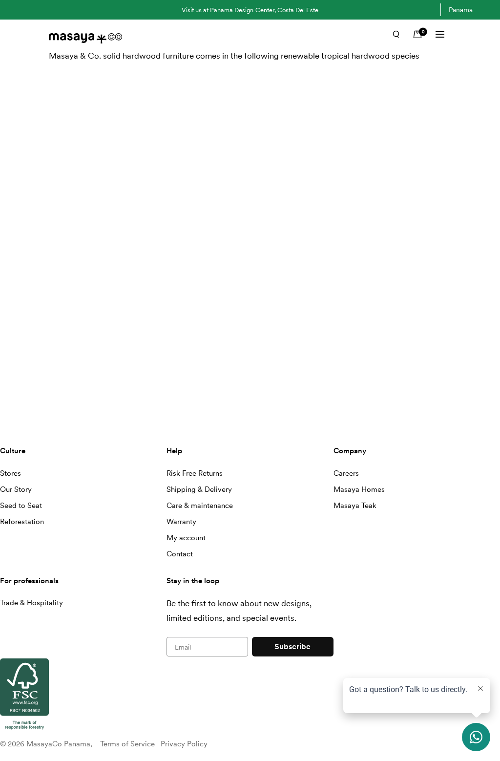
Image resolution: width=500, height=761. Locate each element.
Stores (10, 473)
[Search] (396, 34)
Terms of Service (127, 744)
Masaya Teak (354, 505)
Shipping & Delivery (199, 489)
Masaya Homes (359, 489)
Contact (180, 554)
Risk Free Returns (195, 473)
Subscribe (292, 646)
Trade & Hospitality (31, 602)
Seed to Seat (21, 505)
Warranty (181, 521)
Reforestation (22, 521)
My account (186, 537)
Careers (346, 473)
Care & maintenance (200, 505)
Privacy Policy (184, 744)
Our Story (16, 489)
